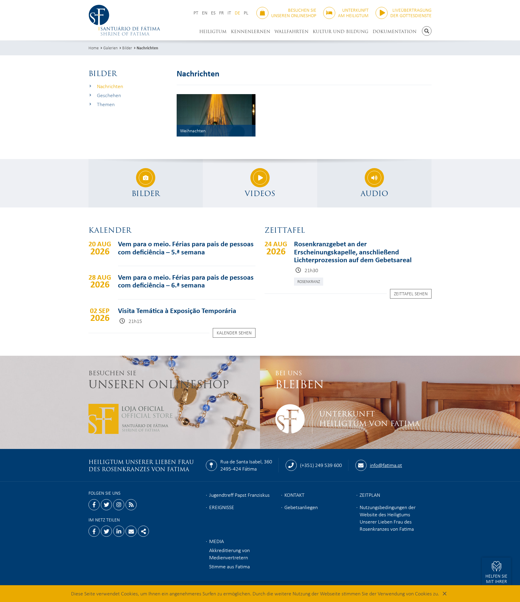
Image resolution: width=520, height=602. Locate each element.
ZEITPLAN (370, 494)
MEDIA (216, 541)
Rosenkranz (308, 281)
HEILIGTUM (213, 31)
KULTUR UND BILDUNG (340, 31)
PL (246, 13)
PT (195, 13)
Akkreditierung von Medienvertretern (229, 553)
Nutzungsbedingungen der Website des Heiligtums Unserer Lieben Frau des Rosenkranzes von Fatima (388, 517)
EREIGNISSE (221, 507)
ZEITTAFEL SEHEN (411, 293)
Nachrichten (147, 48)
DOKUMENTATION (394, 31)
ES (213, 13)
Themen (106, 104)
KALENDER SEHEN (234, 332)
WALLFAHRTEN (291, 31)
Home (93, 48)
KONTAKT (294, 494)
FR (221, 13)
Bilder (127, 48)
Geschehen (109, 95)
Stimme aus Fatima (229, 566)
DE (237, 13)
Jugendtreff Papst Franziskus (239, 494)
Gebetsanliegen (301, 507)
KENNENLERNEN (250, 31)
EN (204, 13)
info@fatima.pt (386, 464)
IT (229, 13)
